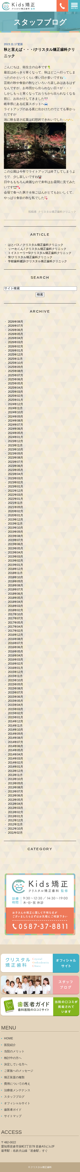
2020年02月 (15, 511)
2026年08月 (15, 321)
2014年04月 (15, 754)
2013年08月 (15, 787)
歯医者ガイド (13, 1109)
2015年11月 (15, 676)
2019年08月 (15, 536)
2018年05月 (15, 597)
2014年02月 (15, 762)
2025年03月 (15, 391)
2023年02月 (15, 482)
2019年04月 (15, 552)
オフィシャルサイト (17, 1103)
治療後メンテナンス (17, 1090)
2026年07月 (15, 325)
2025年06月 (15, 379)
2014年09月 (15, 733)
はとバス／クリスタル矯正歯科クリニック (35, 244)
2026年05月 (15, 334)
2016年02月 (15, 663)
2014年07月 (15, 742)
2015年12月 (15, 672)
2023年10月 (15, 449)
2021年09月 (15, 507)
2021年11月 (15, 502)
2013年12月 (15, 770)
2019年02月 (15, 560)
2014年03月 (15, 758)
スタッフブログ (14, 1096)
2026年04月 (15, 338)
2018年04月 (15, 601)
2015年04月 (15, 704)
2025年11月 (15, 358)
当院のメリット (14, 1051)
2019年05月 (15, 548)
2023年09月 (15, 453)
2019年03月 (15, 556)
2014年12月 (15, 721)
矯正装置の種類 (14, 1077)
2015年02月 (15, 713)
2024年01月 (15, 437)
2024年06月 (15, 428)
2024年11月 (15, 408)
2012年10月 (15, 828)
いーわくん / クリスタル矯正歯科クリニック (37, 248)
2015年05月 (15, 700)
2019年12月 (15, 519)
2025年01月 (15, 399)
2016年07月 (15, 643)
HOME (8, 1038)
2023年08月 (15, 457)
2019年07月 (15, 540)
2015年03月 (15, 709)
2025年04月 (15, 387)
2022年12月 (15, 490)
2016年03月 (15, 659)
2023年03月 (15, 478)
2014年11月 (15, 725)
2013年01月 (15, 816)
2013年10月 (15, 779)
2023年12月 (15, 441)
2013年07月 (15, 791)
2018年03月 (15, 605)
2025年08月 (15, 371)
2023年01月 (15, 486)
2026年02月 (15, 346)
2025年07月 (15, 375)
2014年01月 (15, 766)
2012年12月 (15, 820)
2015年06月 (15, 696)
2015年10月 (15, 680)
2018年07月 (15, 589)
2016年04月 (15, 655)
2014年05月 (15, 750)
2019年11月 (15, 523)
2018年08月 (15, 585)
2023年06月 (15, 465)
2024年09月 (15, 416)
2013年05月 (15, 799)
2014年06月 (15, 746)
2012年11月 (15, 824)
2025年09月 (15, 367)
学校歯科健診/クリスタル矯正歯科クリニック (37, 261)
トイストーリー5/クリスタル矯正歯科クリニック (39, 252)
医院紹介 (10, 1045)
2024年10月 (15, 412)
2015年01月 (15, 717)
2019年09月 (15, 531)
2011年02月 (15, 832)
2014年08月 (15, 737)
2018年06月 (15, 593)
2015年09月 (15, 684)
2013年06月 (15, 795)
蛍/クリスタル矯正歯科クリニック (30, 257)
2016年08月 (15, 639)
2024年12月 (15, 404)
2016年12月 (15, 634)
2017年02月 (15, 630)
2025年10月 (15, 362)
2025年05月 (15, 383)
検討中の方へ (13, 1057)
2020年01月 (15, 515)
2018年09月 (15, 581)
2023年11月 (15, 445)
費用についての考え (17, 1083)
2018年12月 (15, 569)
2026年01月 (15, 350)
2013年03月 (15, 807)
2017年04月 (15, 626)
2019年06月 (15, 544)
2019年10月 (15, 527)
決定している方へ (15, 1064)
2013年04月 (15, 803)
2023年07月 (15, 461)
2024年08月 (15, 420)
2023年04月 (15, 474)
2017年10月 (15, 614)
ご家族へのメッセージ (18, 1070)
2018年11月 (15, 573)
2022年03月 (15, 494)
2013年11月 (15, 775)
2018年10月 (15, 577)
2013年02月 (15, 812)
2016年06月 (15, 647)
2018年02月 (15, 610)
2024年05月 (15, 433)
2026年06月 (15, 330)
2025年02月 (15, 395)
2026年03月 (15, 342)
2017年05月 (15, 622)
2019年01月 (15, 564)
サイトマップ (13, 1116)
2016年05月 (15, 651)
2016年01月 (15, 667)
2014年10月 (15, 729)
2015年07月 (15, 692)
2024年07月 (15, 424)
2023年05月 (15, 470)
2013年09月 (15, 783)
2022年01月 (15, 498)
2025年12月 (15, 354)
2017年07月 (15, 618)
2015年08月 (15, 688)
